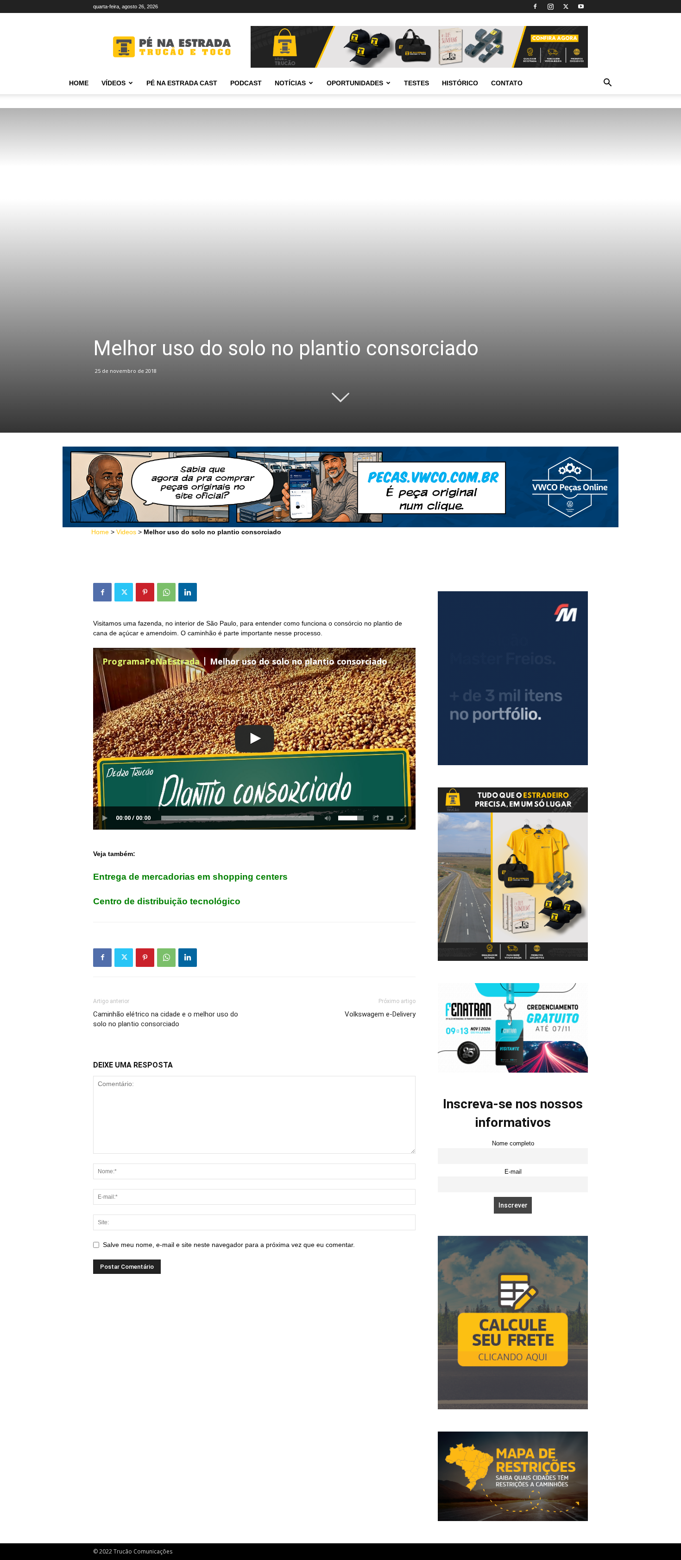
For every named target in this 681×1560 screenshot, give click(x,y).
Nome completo (513, 1143)
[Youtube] (581, 6)
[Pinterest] (145, 592)
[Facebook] (535, 6)
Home (78, 83)
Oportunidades (355, 83)
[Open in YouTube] (390, 818)
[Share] (376, 818)
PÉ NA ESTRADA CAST (181, 83)
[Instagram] (550, 6)
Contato (507, 83)
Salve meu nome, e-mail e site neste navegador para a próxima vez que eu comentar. (229, 1244)
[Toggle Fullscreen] (404, 818)
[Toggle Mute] (326, 818)
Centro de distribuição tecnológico (166, 901)
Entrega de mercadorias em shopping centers (190, 877)
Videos (126, 532)
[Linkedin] (187, 592)
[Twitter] (566, 6)
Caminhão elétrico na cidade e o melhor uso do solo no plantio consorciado (165, 1019)
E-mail (513, 1172)
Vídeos (113, 83)
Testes (416, 83)
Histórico (460, 83)
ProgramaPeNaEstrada (151, 661)
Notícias (290, 83)
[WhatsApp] (166, 592)
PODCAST (246, 83)
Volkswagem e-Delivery (380, 1014)
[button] (607, 83)
